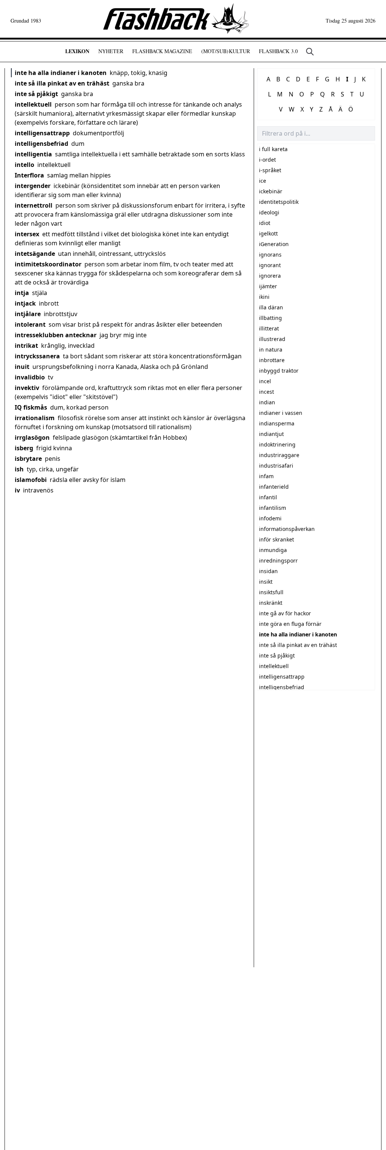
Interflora (29, 175)
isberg (24, 448)
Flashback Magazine (162, 51)
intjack (25, 303)
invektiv (27, 388)
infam (266, 476)
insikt (266, 581)
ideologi (269, 212)
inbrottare (272, 360)
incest (266, 391)
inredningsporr (278, 560)
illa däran (271, 307)
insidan (268, 571)
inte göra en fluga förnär (290, 623)
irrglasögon (32, 437)
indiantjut (271, 433)
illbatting (270, 317)
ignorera (270, 275)
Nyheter (110, 51)
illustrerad (272, 339)
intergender (33, 186)
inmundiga (273, 550)
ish (19, 469)
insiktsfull (271, 592)
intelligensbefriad (41, 143)
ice (262, 180)
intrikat (26, 345)
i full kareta (273, 149)
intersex (27, 234)
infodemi (270, 518)
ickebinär (270, 191)
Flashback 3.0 (278, 51)
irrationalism (35, 418)
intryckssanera (37, 356)
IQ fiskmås (31, 407)
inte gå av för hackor (285, 613)
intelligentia (33, 154)
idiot (264, 222)
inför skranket (276, 539)
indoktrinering (277, 444)
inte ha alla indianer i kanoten (61, 73)
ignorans (270, 254)
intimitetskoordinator (48, 264)
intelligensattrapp (42, 133)
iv (17, 490)
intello (24, 165)
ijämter (268, 286)
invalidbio (30, 377)
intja (22, 293)
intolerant (30, 324)
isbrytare (28, 458)
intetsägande (35, 253)
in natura (270, 349)
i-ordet (267, 159)
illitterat (269, 328)
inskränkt (270, 602)
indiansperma (276, 423)
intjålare (28, 314)
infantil (268, 497)
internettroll (33, 205)
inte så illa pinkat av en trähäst (62, 83)
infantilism (272, 507)
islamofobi (31, 480)
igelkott (268, 233)
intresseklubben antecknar (55, 335)
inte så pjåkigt (36, 94)
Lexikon (77, 51)
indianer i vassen (280, 412)
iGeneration (274, 244)
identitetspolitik (279, 201)
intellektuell (33, 104)
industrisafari (276, 465)
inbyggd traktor (279, 370)
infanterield (274, 486)
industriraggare (279, 455)
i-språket (270, 170)
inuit (22, 366)
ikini (264, 296)
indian (267, 402)
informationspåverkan (287, 528)
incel (265, 381)
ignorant (270, 265)
